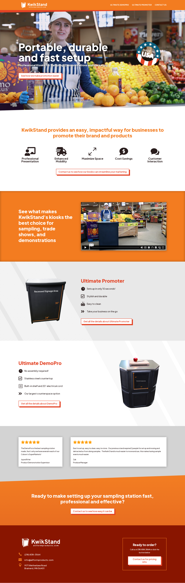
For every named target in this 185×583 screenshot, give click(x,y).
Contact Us (160, 5)
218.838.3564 (144, 549)
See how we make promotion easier (40, 75)
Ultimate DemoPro (119, 5)
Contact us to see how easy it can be (92, 511)
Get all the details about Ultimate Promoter (106, 321)
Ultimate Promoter (142, 5)
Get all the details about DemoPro (39, 403)
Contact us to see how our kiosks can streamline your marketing (93, 171)
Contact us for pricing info (144, 560)
